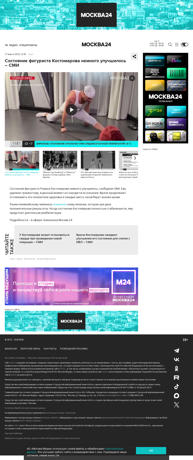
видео (20, 259)
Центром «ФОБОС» (50, 417)
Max (177, 396)
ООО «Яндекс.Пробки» (30, 420)
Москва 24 (96, 44)
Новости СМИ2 (12, 309)
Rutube (177, 378)
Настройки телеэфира (15, 357)
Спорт (31, 54)
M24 (21, 339)
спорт (12, 259)
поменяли (59, 204)
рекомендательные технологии (60, 412)
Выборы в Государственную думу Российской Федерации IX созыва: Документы (42, 438)
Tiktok (177, 387)
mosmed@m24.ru (113, 395)
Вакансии (11, 348)
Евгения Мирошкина (46, 259)
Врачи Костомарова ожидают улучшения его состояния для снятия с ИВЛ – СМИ (103, 238)
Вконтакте (177, 359)
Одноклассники (177, 368)
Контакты (50, 348)
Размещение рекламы (74, 348)
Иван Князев (30, 259)
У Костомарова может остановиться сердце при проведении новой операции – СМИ (44, 238)
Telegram (177, 350)
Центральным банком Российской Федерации (123, 417)
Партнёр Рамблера (13, 433)
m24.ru (13, 362)
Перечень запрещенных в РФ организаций (47, 357)
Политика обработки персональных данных (25, 408)
